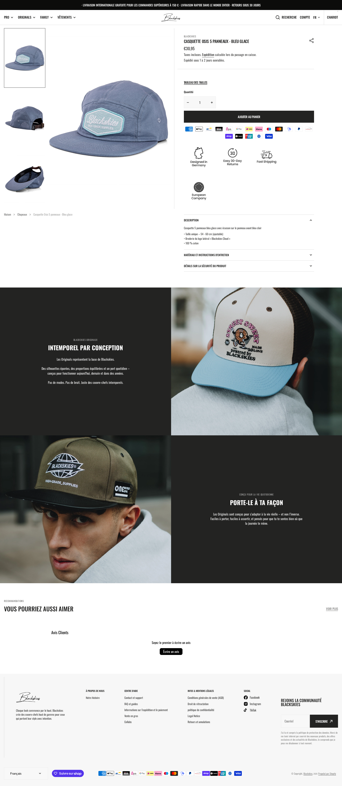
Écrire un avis (171, 651)
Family (44, 17)
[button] (311, 40)
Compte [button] (305, 17)
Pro (6, 17)
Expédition (208, 54)
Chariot (332, 17)
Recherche (289, 17)
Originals (24, 17)
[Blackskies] (171, 17)
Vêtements (64, 17)
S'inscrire (321, 721)
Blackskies (307, 773)
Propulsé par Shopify (327, 773)
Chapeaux (22, 214)
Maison (7, 214)
